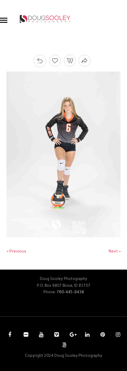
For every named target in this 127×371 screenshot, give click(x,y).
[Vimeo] (55, 335)
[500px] (63, 346)
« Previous (16, 251)
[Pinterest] (101, 335)
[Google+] (71, 335)
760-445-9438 (70, 292)
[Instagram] (117, 335)
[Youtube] (40, 335)
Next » (115, 251)
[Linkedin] (86, 335)
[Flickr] (25, 335)
